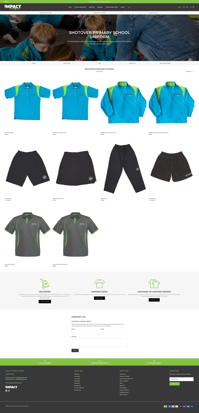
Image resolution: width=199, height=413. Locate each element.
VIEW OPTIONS (45, 301)
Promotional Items (112, 7)
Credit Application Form (126, 378)
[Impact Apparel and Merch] (13, 7)
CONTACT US (154, 299)
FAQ (99, 63)
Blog (121, 383)
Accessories (77, 390)
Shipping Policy (124, 392)
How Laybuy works (165, 63)
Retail (123, 7)
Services (91, 7)
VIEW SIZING (99, 298)
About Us (122, 385)
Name (73, 329)
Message (74, 336)
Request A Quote (124, 376)
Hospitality (77, 381)
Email (102, 329)
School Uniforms (80, 7)
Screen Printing (124, 390)
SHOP (70, 7)
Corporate (77, 378)
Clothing (76, 374)
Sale (129, 7)
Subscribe (174, 383)
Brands (100, 7)
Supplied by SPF (24, 406)
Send (75, 350)
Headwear (77, 383)
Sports (34, 63)
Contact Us (132, 63)
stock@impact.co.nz (21, 379)
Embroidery (123, 387)
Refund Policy (123, 394)
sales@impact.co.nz (21, 377)
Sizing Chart (66, 63)
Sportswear (77, 385)
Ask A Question (124, 381)
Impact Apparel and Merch (15, 406)
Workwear (77, 376)
